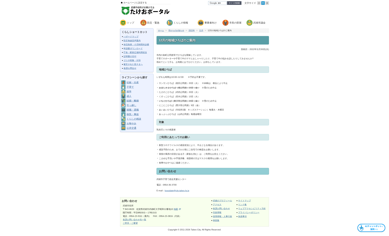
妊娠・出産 (133, 82)
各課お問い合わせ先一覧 (134, 219)
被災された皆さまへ (133, 64)
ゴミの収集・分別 (132, 60)
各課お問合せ (130, 68)
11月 (201, 30)
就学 (129, 91)
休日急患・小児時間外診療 (136, 44)
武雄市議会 (259, 22)
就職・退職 (133, 110)
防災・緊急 (153, 22)
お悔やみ (131, 123)
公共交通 (131, 128)
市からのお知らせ (176, 30)
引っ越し (131, 105)
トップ (130, 22)
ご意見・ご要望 (130, 223)
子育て (130, 87)
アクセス (217, 204)
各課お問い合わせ (221, 208)
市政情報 (217, 212)
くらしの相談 (134, 119)
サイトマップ (244, 200)
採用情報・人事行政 (222, 216)
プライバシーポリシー (248, 212)
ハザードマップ (131, 36)
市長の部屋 (235, 22)
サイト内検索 (234, 3)
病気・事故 (133, 114)
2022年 (192, 30)
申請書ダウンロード (133, 48)
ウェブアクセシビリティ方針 (252, 208)
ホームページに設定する (135, 2)
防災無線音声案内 (132, 40)
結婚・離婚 (133, 100)
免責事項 (242, 216)
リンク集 (242, 204)
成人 (129, 96)
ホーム (161, 30)
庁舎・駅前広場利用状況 (135, 52)
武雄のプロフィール (222, 200)
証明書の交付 (130, 56)
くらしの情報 (181, 22)
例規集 (216, 220)
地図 (176, 209)
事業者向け (211, 22)
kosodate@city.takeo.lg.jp (177, 190)
